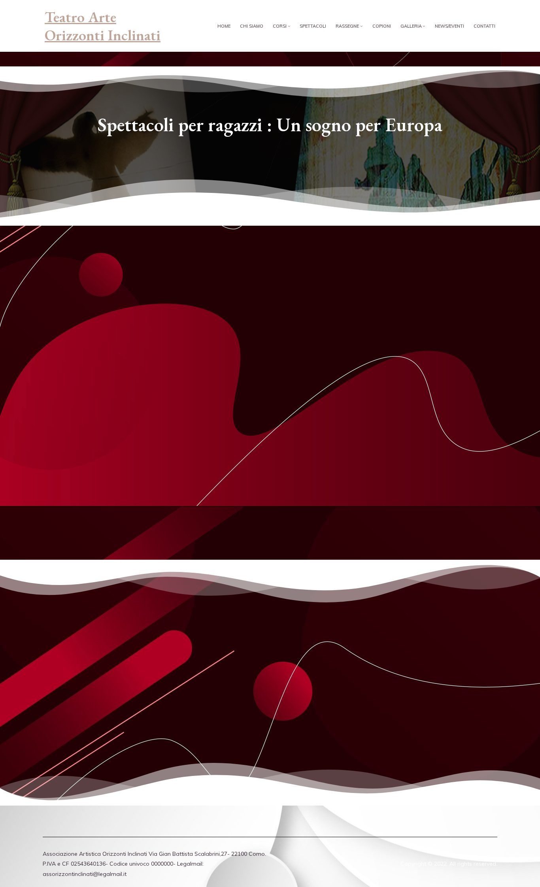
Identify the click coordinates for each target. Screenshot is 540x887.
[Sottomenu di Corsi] (289, 26)
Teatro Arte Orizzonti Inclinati (102, 26)
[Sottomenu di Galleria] (424, 26)
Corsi (280, 26)
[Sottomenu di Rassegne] (361, 26)
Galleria (411, 26)
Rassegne (347, 26)
